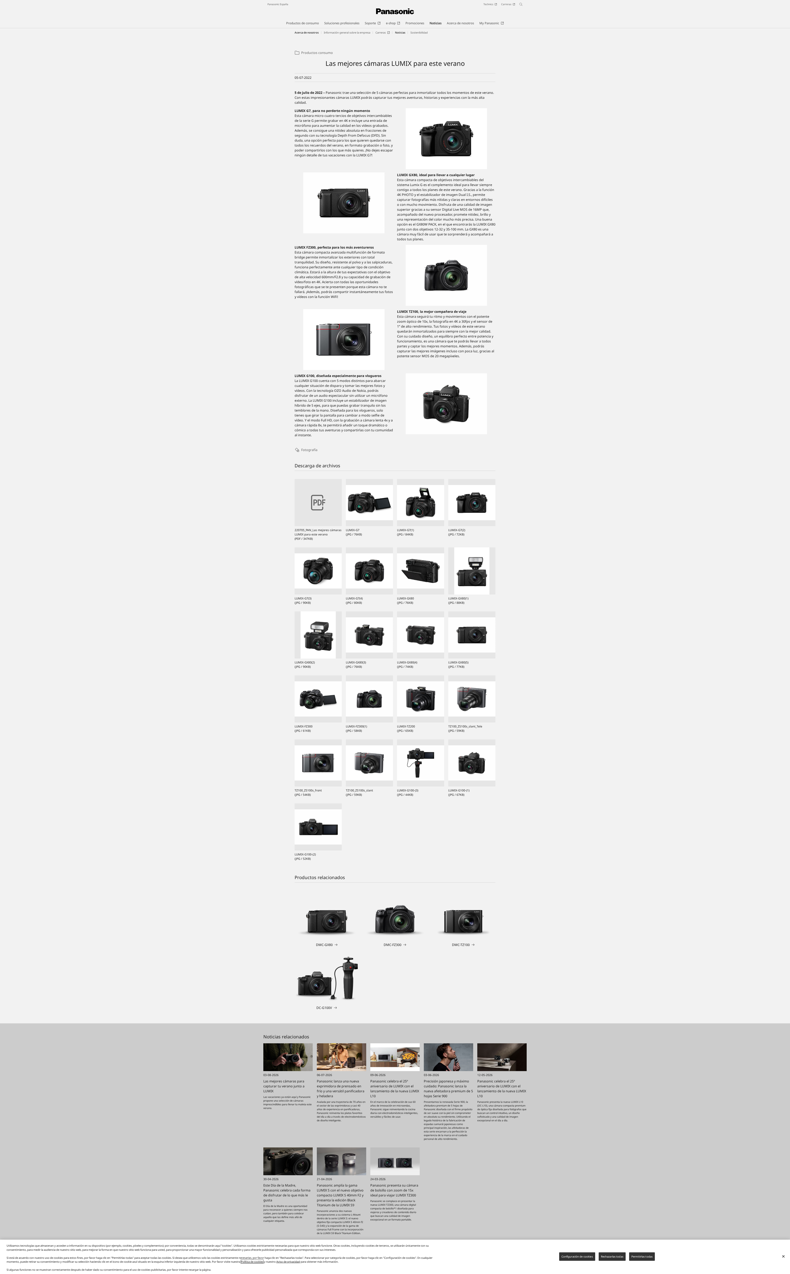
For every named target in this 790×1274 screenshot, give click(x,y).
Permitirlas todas (642, 1256)
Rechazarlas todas (612, 1256)
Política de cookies (252, 1262)
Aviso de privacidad (288, 1262)
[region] (395, 1257)
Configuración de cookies (577, 1256)
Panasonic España (277, 4)
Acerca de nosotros (307, 32)
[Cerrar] (783, 1256)
